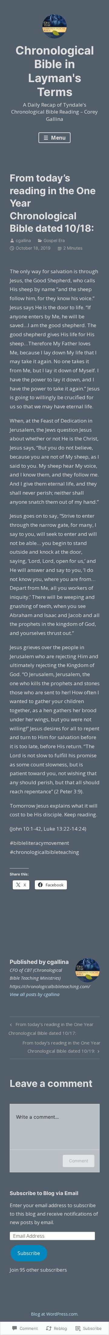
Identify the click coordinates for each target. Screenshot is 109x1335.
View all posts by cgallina (34, 994)
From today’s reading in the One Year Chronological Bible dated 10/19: (55, 1046)
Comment (78, 1160)
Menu (58, 137)
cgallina (23, 240)
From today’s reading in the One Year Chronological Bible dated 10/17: (50, 1028)
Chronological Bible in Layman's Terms (54, 71)
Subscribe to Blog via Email (44, 1193)
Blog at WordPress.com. (54, 1314)
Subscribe (29, 1253)
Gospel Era (54, 240)
